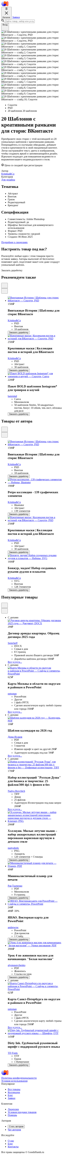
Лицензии (13, 1109)
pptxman (12, 693)
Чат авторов (14, 1129)
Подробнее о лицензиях (14, 242)
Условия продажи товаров (22, 1112)
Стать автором (16, 1126)
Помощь (12, 1115)
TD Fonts (13, 1053)
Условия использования (14, 1080)
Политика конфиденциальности (19, 1078)
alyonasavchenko (16, 965)
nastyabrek (13, 848)
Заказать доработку (18, 332)
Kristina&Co (14, 320)
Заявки (16, 17)
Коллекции (14, 1092)
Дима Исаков (15, 736)
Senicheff (12, 643)
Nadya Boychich (16, 791)
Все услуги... (15, 662)
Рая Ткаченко (15, 885)
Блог (10, 1095)
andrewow (13, 927)
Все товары (14, 1089)
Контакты (13, 1146)
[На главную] (5, 5)
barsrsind (12, 396)
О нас (11, 1140)
